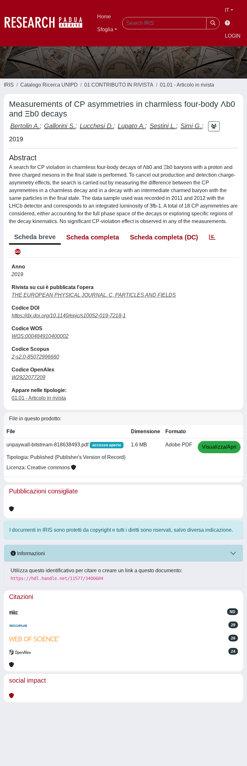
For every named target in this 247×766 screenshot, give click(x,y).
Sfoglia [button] (105, 29)
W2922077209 (28, 377)
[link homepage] (46, 23)
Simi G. (191, 125)
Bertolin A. (25, 125)
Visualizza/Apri (219, 447)
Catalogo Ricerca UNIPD (49, 85)
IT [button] (227, 10)
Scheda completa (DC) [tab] (164, 237)
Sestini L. (163, 125)
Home (104, 16)
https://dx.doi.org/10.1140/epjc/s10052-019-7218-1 (69, 315)
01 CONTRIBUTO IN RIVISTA (118, 85)
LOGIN (233, 36)
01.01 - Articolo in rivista (187, 85)
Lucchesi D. (96, 125)
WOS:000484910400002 (40, 336)
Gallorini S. (59, 125)
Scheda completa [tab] (92, 237)
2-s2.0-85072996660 (35, 357)
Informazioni (30, 553)
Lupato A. (131, 125)
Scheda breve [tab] (35, 236)
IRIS (9, 85)
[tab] (212, 237)
